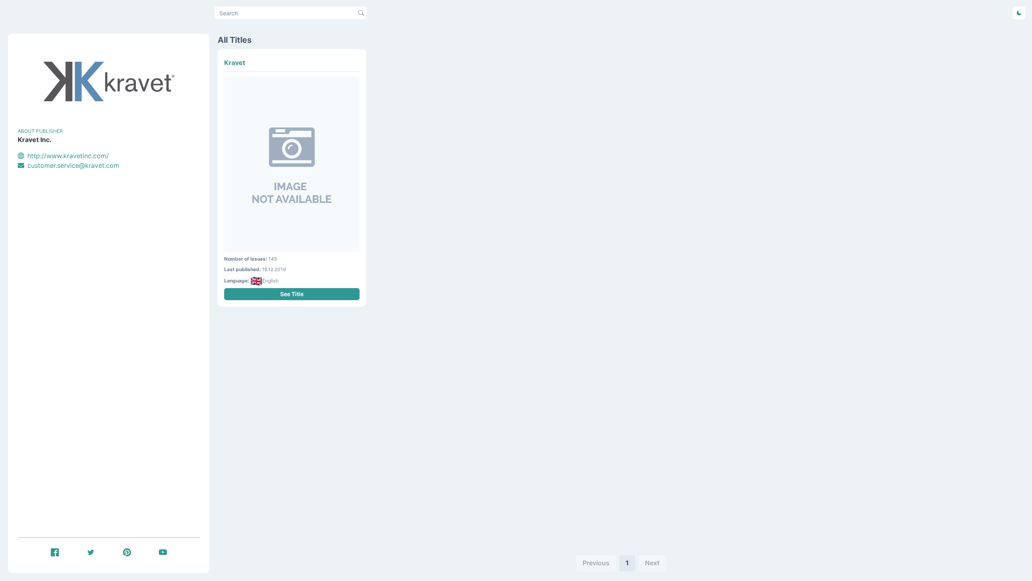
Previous (596, 563)
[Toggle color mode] (1019, 12)
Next (652, 563)
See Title (292, 293)
